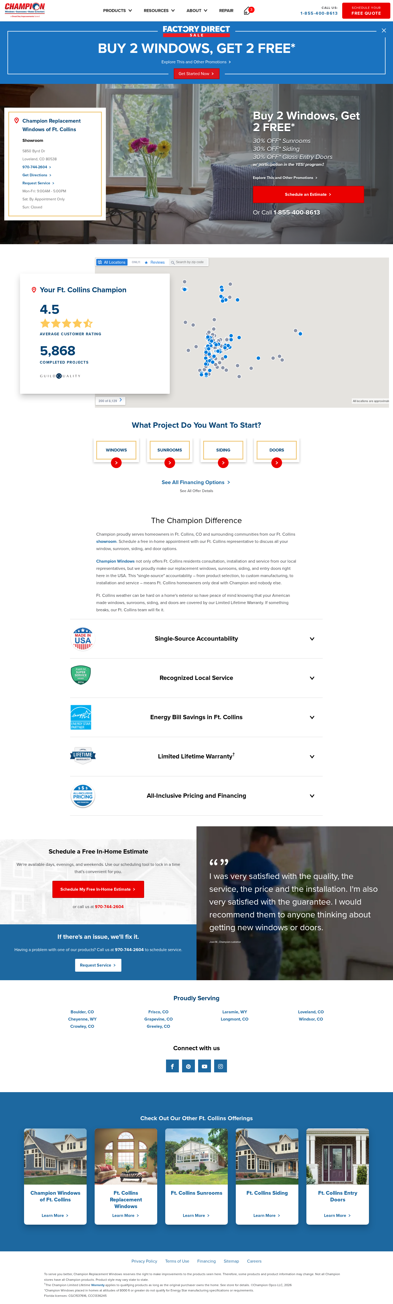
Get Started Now (194, 73)
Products (114, 10)
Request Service (36, 183)
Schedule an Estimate (306, 194)
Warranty (98, 1285)
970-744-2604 (35, 167)
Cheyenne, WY (82, 1019)
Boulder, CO (82, 1012)
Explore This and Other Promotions (193, 62)
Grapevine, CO (158, 1019)
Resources (156, 10)
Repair (226, 10)
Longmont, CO (234, 1019)
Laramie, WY (234, 1012)
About (194, 10)
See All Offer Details (196, 491)
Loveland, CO (311, 1012)
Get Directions (35, 175)
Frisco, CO (158, 1012)
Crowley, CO (82, 1026)
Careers (254, 1261)
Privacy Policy (144, 1261)
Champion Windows (115, 561)
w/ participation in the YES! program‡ (288, 164)
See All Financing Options (194, 482)
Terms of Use (177, 1261)
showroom (106, 541)
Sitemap (231, 1261)
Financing (206, 1261)
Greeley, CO (158, 1026)
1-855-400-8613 (319, 11)
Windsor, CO (311, 1019)
